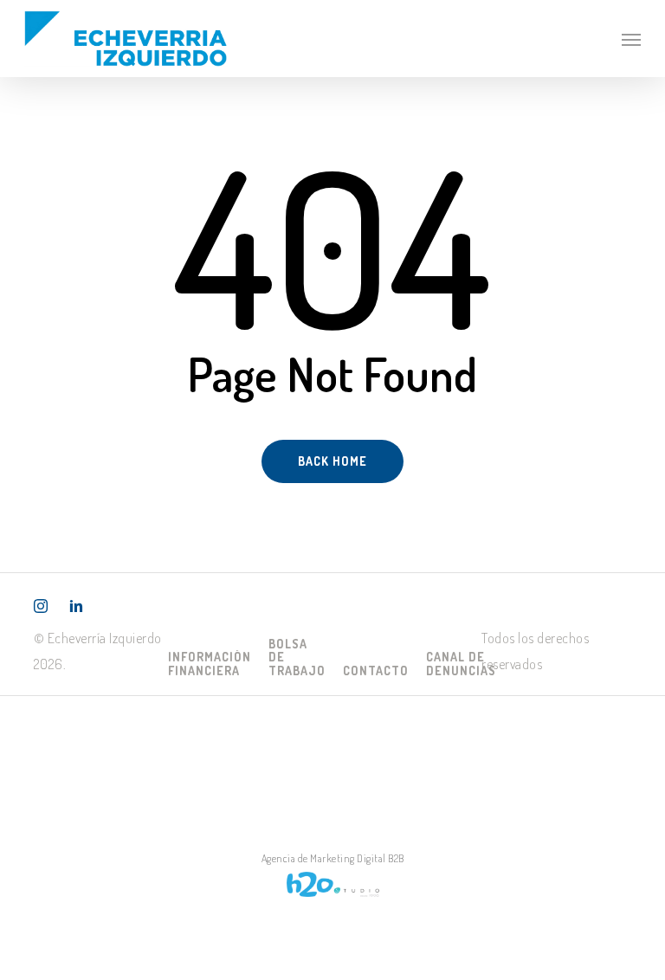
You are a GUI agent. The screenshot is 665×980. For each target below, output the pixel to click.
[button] (631, 39)
